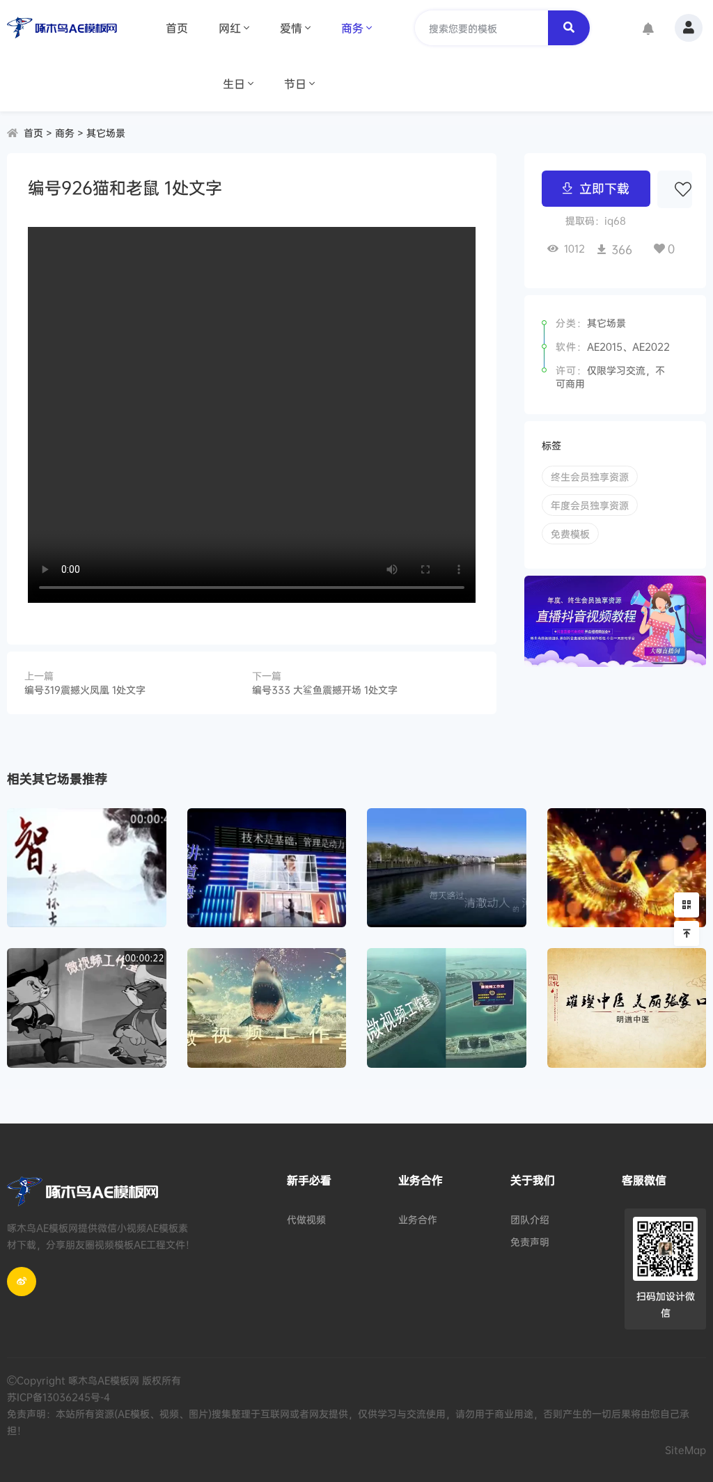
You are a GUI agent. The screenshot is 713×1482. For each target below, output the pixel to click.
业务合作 (417, 1219)
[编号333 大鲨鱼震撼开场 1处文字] (267, 1007)
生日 (234, 83)
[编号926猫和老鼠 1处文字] (86, 1007)
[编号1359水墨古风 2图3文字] (627, 1007)
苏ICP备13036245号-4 (58, 1396)
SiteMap (685, 1449)
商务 (352, 28)
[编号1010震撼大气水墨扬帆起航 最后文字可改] (86, 867)
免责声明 (529, 1241)
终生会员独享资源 (590, 476)
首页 (177, 28)
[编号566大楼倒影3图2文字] (267, 867)
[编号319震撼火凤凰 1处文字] (627, 867)
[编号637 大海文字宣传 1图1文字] (446, 1007)
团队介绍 (529, 1219)
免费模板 (570, 533)
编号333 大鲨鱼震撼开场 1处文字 (325, 689)
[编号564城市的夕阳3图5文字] (446, 867)
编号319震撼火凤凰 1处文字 (85, 689)
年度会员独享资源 (590, 505)
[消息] (648, 29)
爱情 (291, 28)
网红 (230, 28)
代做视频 (306, 1219)
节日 (295, 83)
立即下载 (604, 188)
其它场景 (105, 132)
